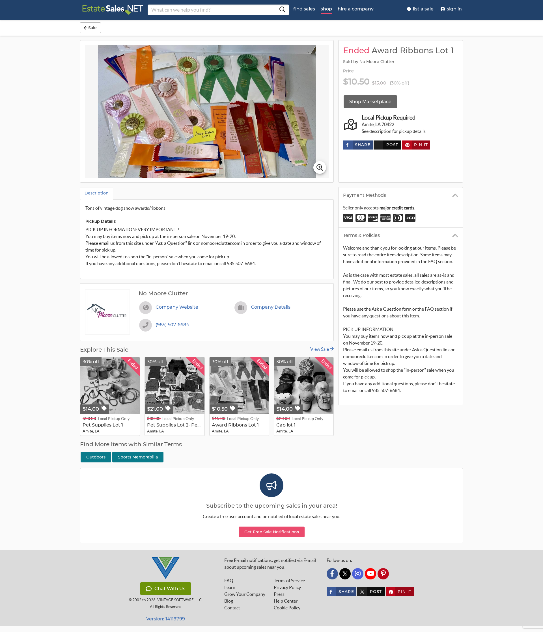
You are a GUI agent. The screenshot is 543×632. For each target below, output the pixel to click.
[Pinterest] (383, 573)
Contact (232, 607)
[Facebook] (332, 573)
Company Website (177, 307)
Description (97, 193)
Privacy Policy (287, 587)
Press (279, 594)
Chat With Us (169, 588)
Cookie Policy (287, 607)
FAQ (228, 580)
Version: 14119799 (165, 619)
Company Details (270, 307)
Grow (244, 594)
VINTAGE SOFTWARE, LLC (179, 600)
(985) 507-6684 (172, 325)
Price (348, 71)
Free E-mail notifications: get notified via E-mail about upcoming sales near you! (270, 564)
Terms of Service (289, 580)
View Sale (320, 349)
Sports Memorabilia (138, 457)
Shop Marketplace (370, 101)
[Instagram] (357, 573)
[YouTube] (370, 573)
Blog (228, 600)
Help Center (286, 600)
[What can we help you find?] (282, 10)
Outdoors (95, 457)
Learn (229, 587)
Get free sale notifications (271, 531)
